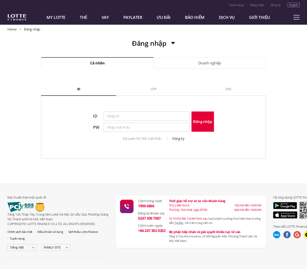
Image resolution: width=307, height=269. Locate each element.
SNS (228, 89)
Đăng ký (276, 5)
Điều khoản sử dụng (50, 232)
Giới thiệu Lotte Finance (83, 232)
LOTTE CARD (23, 17)
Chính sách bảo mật (19, 232)
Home (11, 29)
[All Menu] (296, 17)
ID (78, 89)
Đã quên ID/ (132, 138)
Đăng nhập (257, 5)
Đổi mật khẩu (151, 138)
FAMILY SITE (52, 247)
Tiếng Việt (17, 247)
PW (96, 127)
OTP (153, 89)
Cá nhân (97, 63)
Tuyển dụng (236, 5)
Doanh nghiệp (209, 63)
